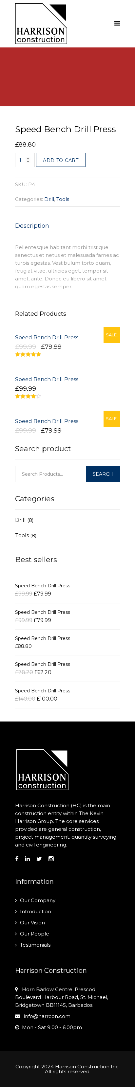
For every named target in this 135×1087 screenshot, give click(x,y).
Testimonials (35, 945)
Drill (49, 199)
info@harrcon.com (47, 1016)
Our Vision (32, 922)
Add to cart (61, 160)
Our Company (37, 900)
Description (32, 225)
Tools (62, 199)
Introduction (35, 911)
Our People (34, 934)
